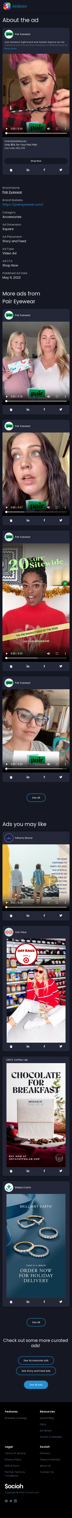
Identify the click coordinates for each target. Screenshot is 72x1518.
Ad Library (46, 1430)
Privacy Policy (13, 1459)
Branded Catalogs (16, 1418)
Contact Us (47, 1472)
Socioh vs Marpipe (51, 1437)
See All (36, 797)
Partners (45, 1453)
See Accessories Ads (36, 1360)
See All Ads (36, 1384)
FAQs (43, 1424)
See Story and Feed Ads (36, 1371)
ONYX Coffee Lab (17, 1060)
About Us (45, 1466)
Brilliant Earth (23, 1187)
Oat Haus (21, 932)
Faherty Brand (23, 838)
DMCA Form (12, 1466)
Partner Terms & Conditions (15, 1473)
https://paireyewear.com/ (15, 141)
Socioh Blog (47, 1418)
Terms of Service (15, 1453)
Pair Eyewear (23, 34)
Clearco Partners (50, 1459)
